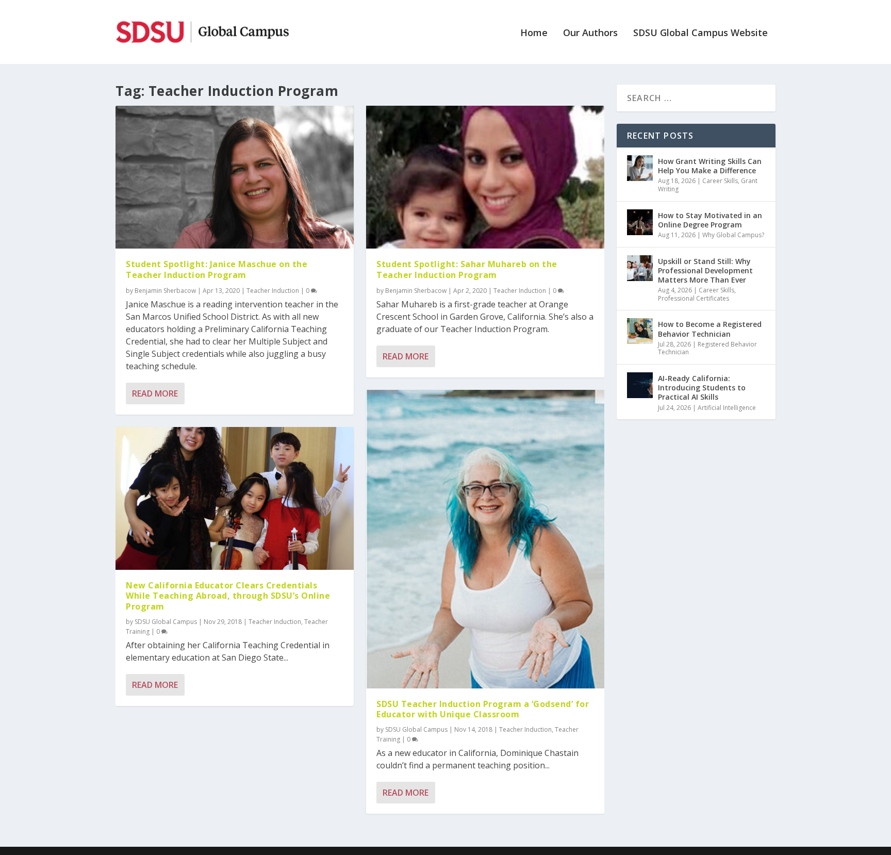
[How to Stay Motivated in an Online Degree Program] (640, 222)
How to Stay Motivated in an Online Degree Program (710, 219)
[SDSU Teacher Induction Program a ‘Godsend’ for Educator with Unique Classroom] (485, 539)
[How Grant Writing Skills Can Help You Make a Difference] (640, 168)
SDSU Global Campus (166, 621)
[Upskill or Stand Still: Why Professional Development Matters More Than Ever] (640, 268)
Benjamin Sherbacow (165, 290)
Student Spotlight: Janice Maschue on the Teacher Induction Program (216, 269)
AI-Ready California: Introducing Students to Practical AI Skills (702, 387)
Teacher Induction (272, 290)
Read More (155, 393)
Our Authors (590, 33)
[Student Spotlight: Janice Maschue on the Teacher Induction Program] (235, 177)
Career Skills (720, 180)
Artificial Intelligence (727, 407)
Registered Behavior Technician (707, 348)
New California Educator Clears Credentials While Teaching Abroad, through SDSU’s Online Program (228, 596)
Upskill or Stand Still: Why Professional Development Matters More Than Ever (705, 270)
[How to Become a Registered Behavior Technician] (640, 331)
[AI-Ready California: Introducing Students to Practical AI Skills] (640, 385)
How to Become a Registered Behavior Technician (710, 328)
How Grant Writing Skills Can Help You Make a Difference (710, 165)
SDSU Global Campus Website (700, 33)
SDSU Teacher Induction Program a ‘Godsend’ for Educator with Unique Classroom (482, 709)
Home (534, 33)
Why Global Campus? (733, 235)
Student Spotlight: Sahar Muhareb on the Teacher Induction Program (466, 269)
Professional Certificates (693, 298)
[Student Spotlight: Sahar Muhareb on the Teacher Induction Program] (485, 177)
